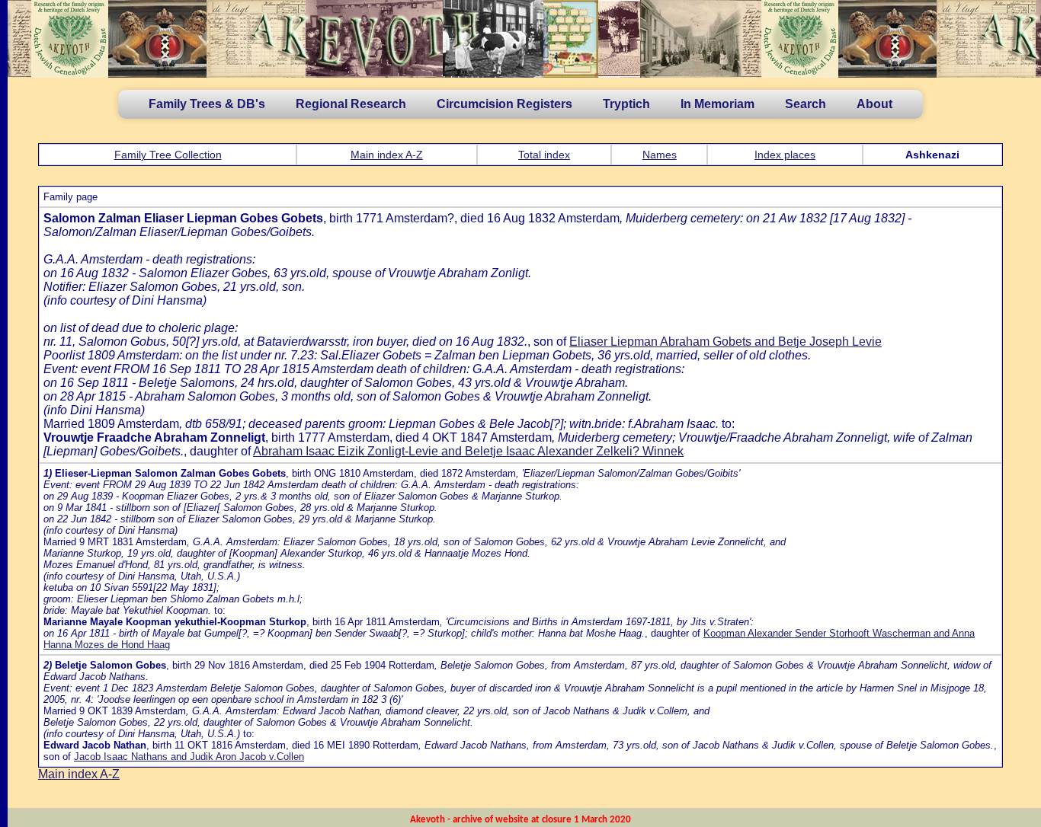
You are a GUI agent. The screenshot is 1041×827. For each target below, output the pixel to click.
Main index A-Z (387, 154)
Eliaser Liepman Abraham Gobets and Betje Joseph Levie (725, 341)
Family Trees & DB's (207, 103)
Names (659, 154)
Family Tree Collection (168, 154)
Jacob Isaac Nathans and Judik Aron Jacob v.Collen (189, 756)
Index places (784, 154)
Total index (544, 154)
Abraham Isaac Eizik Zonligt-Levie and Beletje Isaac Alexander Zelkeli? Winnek (468, 451)
